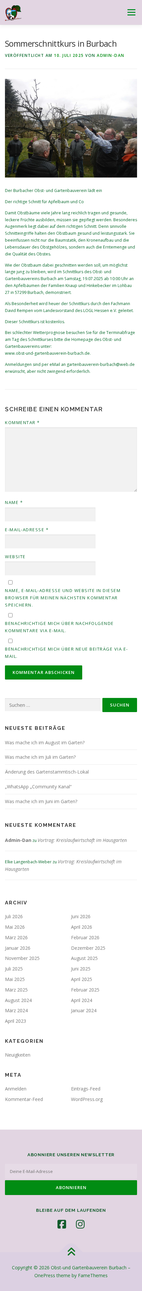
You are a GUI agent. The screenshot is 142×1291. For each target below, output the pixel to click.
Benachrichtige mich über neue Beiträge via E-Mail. (66, 652)
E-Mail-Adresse (27, 530)
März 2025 (16, 990)
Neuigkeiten (17, 1055)
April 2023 (15, 1021)
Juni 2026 (80, 916)
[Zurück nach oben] (71, 1252)
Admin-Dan (110, 55)
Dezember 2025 (88, 948)
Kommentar (22, 422)
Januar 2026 (17, 948)
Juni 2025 (80, 969)
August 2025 (84, 958)
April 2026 (81, 927)
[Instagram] (80, 1224)
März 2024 (16, 1010)
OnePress (44, 1275)
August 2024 (18, 1000)
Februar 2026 (85, 937)
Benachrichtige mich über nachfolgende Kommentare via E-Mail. (59, 627)
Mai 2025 (15, 979)
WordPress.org (87, 1099)
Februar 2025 (85, 990)
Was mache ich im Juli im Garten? (40, 757)
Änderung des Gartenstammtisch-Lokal (47, 772)
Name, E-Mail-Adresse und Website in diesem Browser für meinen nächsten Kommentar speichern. (63, 597)
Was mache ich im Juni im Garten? (41, 801)
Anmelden (15, 1089)
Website (15, 557)
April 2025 (81, 979)
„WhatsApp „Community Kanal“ (38, 786)
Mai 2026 (15, 927)
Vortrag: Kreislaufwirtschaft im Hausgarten (82, 840)
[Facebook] (62, 1224)
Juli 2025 (14, 969)
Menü (130, 12)
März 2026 (16, 937)
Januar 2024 (83, 1010)
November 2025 (22, 958)
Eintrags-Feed (85, 1089)
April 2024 (81, 1000)
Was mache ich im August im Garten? (45, 742)
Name (14, 502)
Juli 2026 (14, 916)
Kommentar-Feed (24, 1099)
